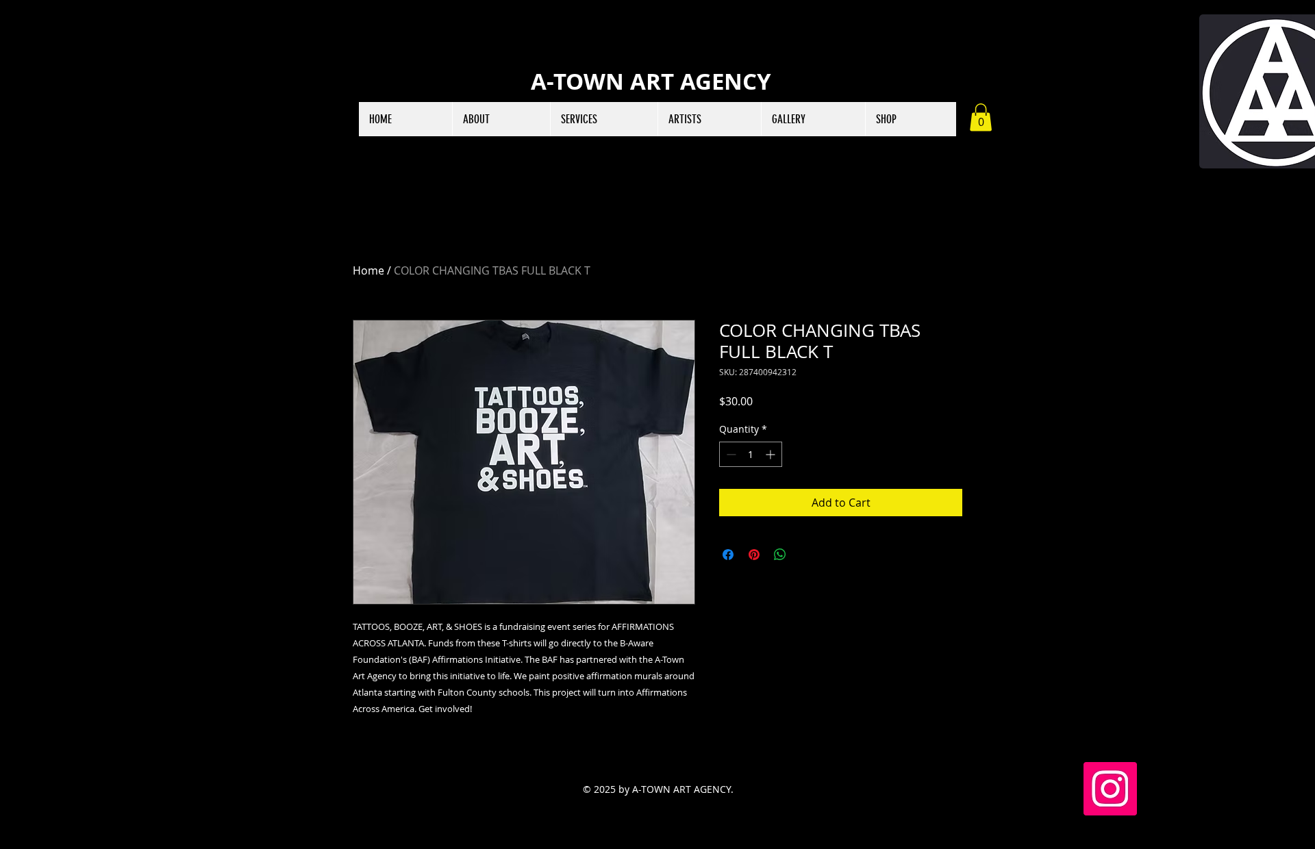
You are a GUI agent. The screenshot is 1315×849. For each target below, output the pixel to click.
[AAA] (1110, 788)
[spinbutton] (750, 454)
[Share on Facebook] (728, 554)
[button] (980, 117)
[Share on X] (806, 554)
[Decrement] (729, 454)
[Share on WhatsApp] (780, 554)
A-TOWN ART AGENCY (651, 81)
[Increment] (771, 454)
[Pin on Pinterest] (754, 554)
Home (368, 270)
